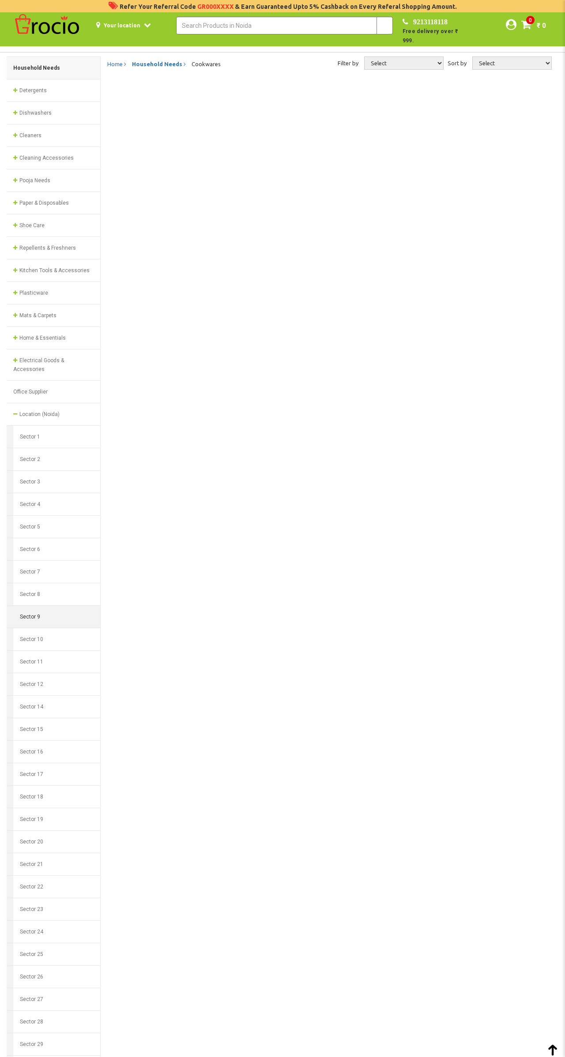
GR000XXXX (216, 6)
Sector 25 (31, 954)
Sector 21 (31, 864)
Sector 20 (31, 842)
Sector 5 (30, 527)
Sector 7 (30, 572)
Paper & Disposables (43, 203)
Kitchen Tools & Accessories (54, 270)
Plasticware (33, 293)
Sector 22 (31, 887)
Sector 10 (31, 639)
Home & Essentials (42, 338)
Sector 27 (31, 999)
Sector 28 (31, 1022)
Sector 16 (31, 752)
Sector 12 (31, 684)
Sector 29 (31, 1044)
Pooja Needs (34, 180)
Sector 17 (31, 774)
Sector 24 (31, 932)
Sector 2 (30, 459)
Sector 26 (31, 977)
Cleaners (29, 135)
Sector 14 (31, 707)
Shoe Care (31, 225)
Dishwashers (35, 113)
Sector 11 (31, 662)
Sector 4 (30, 504)
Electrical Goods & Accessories (38, 364)
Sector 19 (31, 819)
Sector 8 (30, 594)
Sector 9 (30, 617)
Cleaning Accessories (46, 158)
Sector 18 (31, 797)
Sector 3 (30, 482)
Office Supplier (30, 392)
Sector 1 (30, 437)
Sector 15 (31, 729)
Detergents (32, 90)
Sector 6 (30, 549)
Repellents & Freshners (47, 248)
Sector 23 (31, 909)
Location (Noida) (39, 414)
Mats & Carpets (37, 315)
